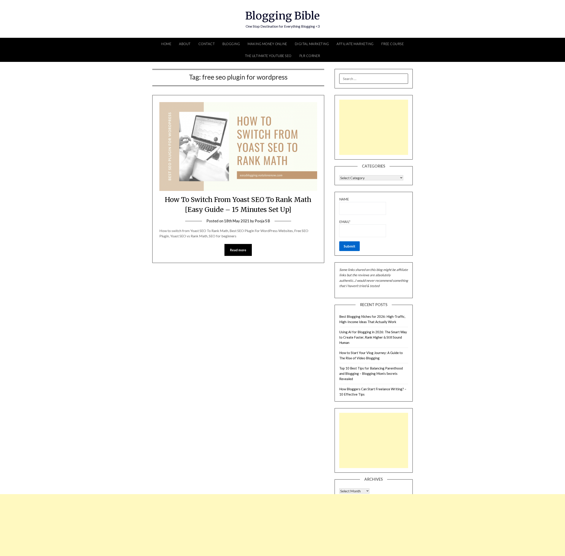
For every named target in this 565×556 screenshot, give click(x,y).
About (185, 44)
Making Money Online (267, 44)
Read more (238, 250)
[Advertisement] (373, 127)
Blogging (231, 44)
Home (166, 44)
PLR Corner (309, 56)
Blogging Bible (282, 15)
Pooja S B (262, 221)
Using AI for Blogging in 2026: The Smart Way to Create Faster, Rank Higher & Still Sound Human (373, 337)
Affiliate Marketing (355, 44)
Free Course (392, 44)
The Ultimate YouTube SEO (268, 56)
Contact (206, 44)
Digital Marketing (312, 44)
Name (344, 199)
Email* (344, 222)
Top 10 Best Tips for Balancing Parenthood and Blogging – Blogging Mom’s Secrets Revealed (371, 373)
